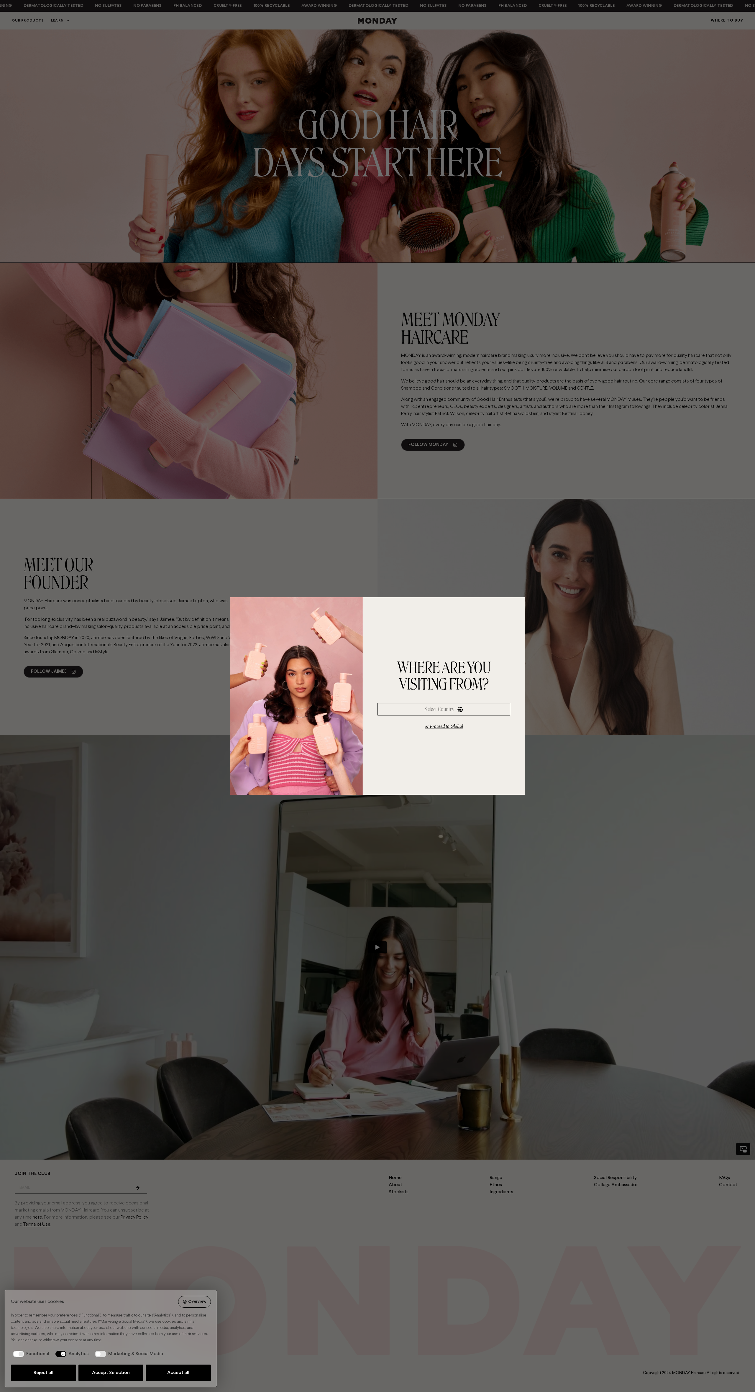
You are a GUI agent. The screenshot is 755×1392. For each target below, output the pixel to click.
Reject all (43, 1372)
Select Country (439, 709)
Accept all (178, 1372)
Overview (197, 1302)
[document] (377, 696)
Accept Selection (111, 1372)
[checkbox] (30, 1353)
